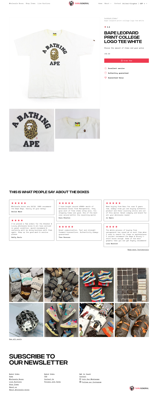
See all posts (15, 339)
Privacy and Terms (52, 382)
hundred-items (110, 18)
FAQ (45, 376)
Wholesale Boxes (16, 379)
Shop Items (14, 384)
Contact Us (49, 379)
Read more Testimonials (138, 249)
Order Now (128, 60)
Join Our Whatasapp (90, 379)
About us (13, 387)
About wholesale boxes (19, 390)
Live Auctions (15, 382)
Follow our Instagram (91, 382)
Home (11, 376)
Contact (82, 376)
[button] (108, 3)
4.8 (108, 27)
